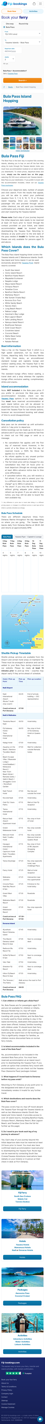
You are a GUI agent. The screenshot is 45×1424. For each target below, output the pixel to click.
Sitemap (4, 1400)
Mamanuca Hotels (22, 1247)
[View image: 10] (19, 140)
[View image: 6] (26, 146)
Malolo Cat (22, 1199)
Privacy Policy (6, 1390)
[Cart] (34, 3)
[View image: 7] (32, 146)
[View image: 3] (6, 146)
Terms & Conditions (8, 1387)
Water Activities (22, 1342)
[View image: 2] (39, 140)
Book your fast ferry (9, 1380)
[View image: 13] (32, 140)
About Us (5, 1383)
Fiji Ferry (22, 1192)
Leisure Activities (22, 1344)
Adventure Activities (22, 1339)
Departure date (10, 48)
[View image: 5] (19, 146)
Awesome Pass (22, 1293)
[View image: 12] (26, 140)
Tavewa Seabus (22, 1202)
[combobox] (13, 51)
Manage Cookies (7, 1407)
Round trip (23, 24)
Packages (23, 1289)
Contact (4, 1397)
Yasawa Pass (13, 73)
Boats (10, 87)
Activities (33, 11)
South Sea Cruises (22, 1196)
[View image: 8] (39, 146)
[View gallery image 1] (6, 140)
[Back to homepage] (4, 87)
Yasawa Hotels (22, 1245)
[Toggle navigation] (40, 3)
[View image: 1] (12, 140)
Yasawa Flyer (27, 263)
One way (10, 24)
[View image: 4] (12, 146)
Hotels (22, 1241)
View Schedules (22, 150)
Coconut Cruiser (22, 1296)
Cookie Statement (8, 1404)
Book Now (12, 11)
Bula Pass (10, 27)
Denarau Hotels (26, 1250)
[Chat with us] (40, 1419)
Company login (7, 1393)
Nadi (14, 1250)
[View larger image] (22, 121)
